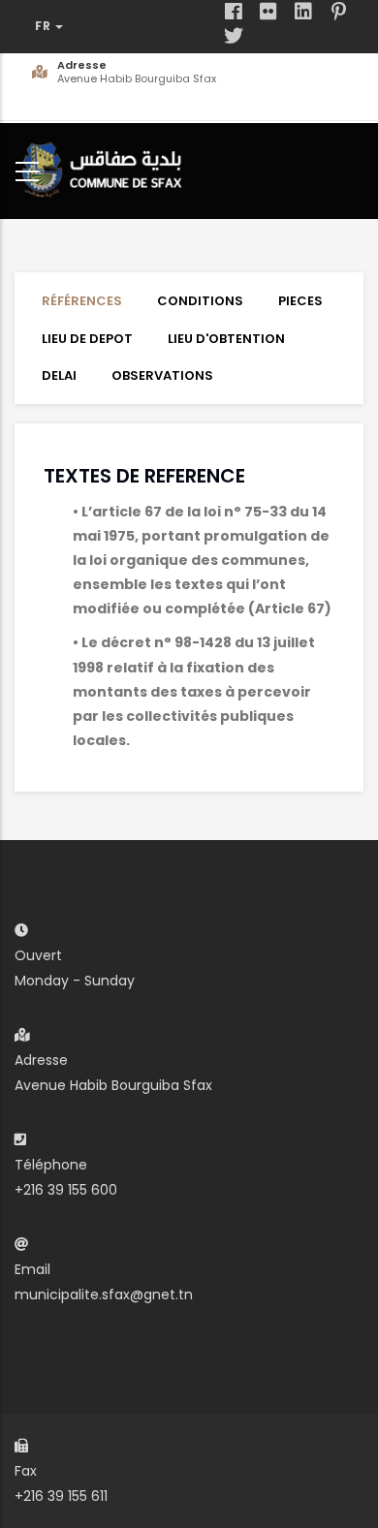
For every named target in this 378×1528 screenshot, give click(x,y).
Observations (162, 375)
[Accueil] (107, 167)
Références (82, 301)
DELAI (59, 375)
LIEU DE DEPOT (87, 338)
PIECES (300, 301)
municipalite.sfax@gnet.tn (104, 1294)
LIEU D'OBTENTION (226, 338)
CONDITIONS (200, 301)
